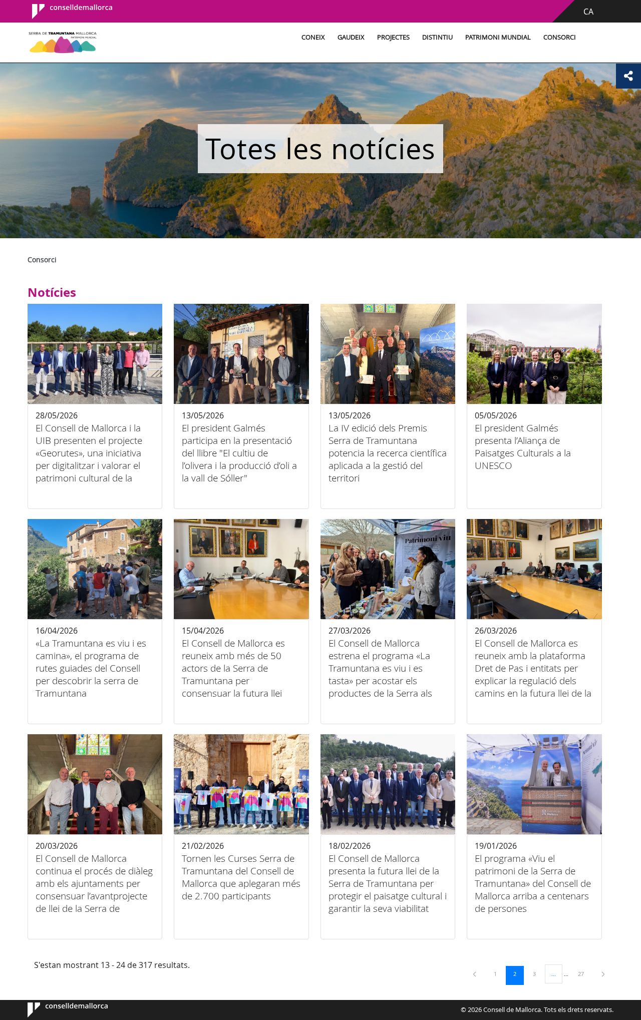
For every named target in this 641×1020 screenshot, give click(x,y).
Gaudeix (351, 37)
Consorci (559, 37)
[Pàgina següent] (603, 973)
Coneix (313, 37)
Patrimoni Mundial (498, 37)
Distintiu (437, 37)
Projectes (393, 37)
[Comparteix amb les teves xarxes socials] (628, 76)
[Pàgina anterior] (475, 973)
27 (584, 973)
